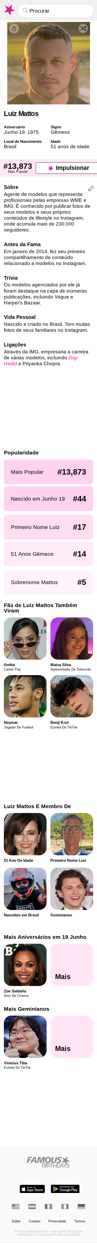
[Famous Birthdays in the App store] (32, 1189)
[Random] (83, 28)
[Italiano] (65, 1206)
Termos (79, 1221)
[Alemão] (81, 1206)
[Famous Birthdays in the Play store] (65, 1189)
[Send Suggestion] (91, 189)
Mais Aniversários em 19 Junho (45, 937)
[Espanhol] (32, 1206)
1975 (33, 132)
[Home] (48, 1162)
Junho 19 (14, 132)
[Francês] (48, 1206)
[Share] (14, 29)
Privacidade (57, 1221)
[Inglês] (15, 1206)
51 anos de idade (70, 146)
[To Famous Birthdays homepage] (9, 10)
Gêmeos (60, 132)
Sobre (16, 1221)
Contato (34, 1221)
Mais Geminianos (26, 1009)
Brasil (10, 146)
